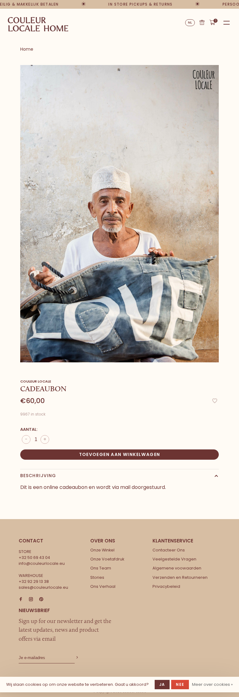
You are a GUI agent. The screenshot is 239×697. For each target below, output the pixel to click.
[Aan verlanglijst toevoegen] (214, 401)
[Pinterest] (41, 599)
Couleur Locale (35, 381)
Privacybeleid (166, 586)
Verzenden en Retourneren (180, 577)
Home (26, 49)
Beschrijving (38, 475)
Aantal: (28, 429)
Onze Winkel (102, 550)
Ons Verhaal (102, 586)
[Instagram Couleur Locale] (31, 599)
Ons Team (100, 568)
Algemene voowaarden (176, 568)
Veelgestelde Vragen (174, 559)
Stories (97, 577)
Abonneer (76, 657)
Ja (162, 684)
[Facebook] (21, 599)
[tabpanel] (119, 213)
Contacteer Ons (168, 550)
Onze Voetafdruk (107, 559)
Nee (180, 684)
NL (190, 22)
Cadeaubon (202, 22)
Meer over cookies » (212, 684)
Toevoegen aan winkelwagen (119, 454)
